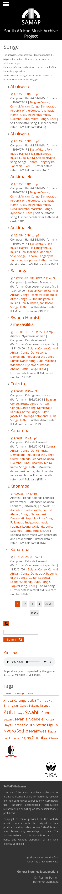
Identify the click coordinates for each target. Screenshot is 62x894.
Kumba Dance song (22, 361)
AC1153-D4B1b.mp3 (26, 184)
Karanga (20, 700)
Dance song (38, 352)
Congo (35, 106)
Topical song (18, 586)
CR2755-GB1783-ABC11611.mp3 (34, 278)
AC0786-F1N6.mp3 (25, 494)
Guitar (33, 299)
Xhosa (8, 700)
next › (49, 604)
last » (34, 613)
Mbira (34, 119)
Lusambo (37, 463)
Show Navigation (6, 5)
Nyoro (9, 731)
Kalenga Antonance (36, 416)
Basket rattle (32, 510)
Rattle (24, 369)
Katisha (10, 652)
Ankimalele (21, 177)
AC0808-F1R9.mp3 (25, 391)
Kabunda (44, 578)
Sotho (22, 731)
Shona (47, 712)
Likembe (15, 119)
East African (37, 149)
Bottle (24, 404)
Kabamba (19, 431)
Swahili (33, 712)
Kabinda (25, 459)
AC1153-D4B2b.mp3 (26, 94)
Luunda (14, 738)
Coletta (17, 384)
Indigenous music (38, 115)
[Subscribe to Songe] (31, 623)
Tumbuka (44, 700)
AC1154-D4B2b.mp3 (26, 141)
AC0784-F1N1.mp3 (25, 438)
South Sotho (35, 725)
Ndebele (35, 719)
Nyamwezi (32, 365)
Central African (20, 106)
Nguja (52, 725)
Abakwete (20, 87)
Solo (13, 256)
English (25, 738)
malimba (23, 209)
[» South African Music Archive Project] (31, 17)
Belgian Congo (39, 102)
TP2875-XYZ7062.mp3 (28, 557)
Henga (20, 713)
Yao (46, 738)
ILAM (52, 119)
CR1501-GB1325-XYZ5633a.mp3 (34, 332)
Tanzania (16, 166)
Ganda (24, 705)
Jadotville (16, 416)
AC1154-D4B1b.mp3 (26, 235)
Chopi (37, 738)
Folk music (47, 110)
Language (20, 693)
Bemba (17, 725)
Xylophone (17, 213)
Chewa (53, 738)
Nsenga (45, 705)
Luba (26, 119)
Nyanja (21, 719)
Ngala (52, 731)
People (8, 693)
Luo (5, 738)
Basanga (19, 271)
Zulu (9, 712)
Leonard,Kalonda (43, 459)
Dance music (39, 450)
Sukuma (34, 705)
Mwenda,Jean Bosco (40, 303)
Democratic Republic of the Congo (32, 357)
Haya (7, 725)
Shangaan (11, 705)
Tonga (49, 719)
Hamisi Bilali (18, 115)
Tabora (33, 162)
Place (30, 693)
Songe (44, 119)
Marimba (36, 209)
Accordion (16, 510)
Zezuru (8, 719)
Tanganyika (46, 162)
